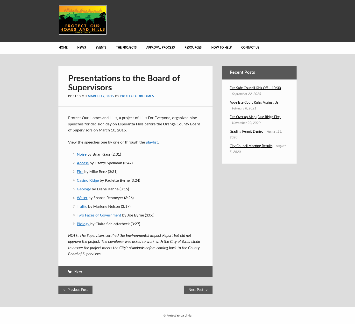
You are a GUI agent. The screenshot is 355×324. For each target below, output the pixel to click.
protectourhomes (137, 96)
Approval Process (160, 47)
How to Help (221, 47)
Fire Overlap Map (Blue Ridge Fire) (255, 117)
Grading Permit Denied (246, 131)
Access (83, 163)
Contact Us (250, 47)
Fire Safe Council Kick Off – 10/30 (255, 88)
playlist (152, 142)
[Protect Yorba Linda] (82, 34)
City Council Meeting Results (251, 146)
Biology (83, 224)
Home (63, 47)
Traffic (82, 207)
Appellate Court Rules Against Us (254, 102)
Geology (84, 189)
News (81, 47)
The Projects (126, 47)
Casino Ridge (88, 180)
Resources (193, 47)
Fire (80, 172)
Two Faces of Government (99, 215)
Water (82, 198)
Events (101, 47)
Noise (81, 154)
